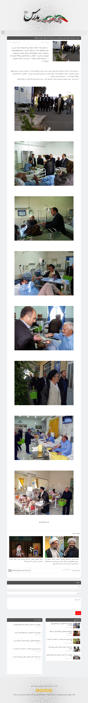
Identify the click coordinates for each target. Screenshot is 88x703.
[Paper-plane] (47, 690)
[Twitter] (44, 690)
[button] (3, 32)
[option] (25, 626)
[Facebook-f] (50, 690)
